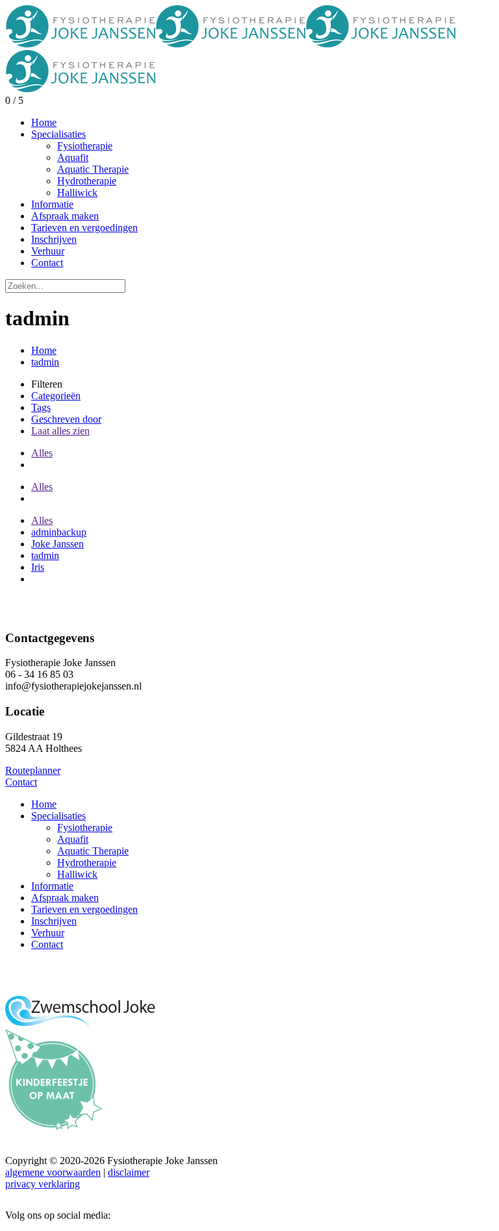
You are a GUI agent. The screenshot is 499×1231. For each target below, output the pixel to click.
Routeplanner (32, 770)
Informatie (52, 885)
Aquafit (72, 839)
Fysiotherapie (84, 827)
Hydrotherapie (86, 862)
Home (44, 350)
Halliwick (77, 874)
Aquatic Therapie (93, 850)
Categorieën (56, 395)
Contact (21, 782)
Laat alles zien (60, 430)
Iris (37, 567)
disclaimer (128, 1172)
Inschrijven (54, 920)
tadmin (45, 361)
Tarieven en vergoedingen (84, 909)
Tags (41, 407)
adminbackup (58, 532)
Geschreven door (66, 419)
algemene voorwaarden (53, 1172)
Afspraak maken (65, 897)
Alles (42, 452)
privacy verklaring (42, 1183)
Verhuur (47, 932)
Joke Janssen (57, 543)
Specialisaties (58, 815)
